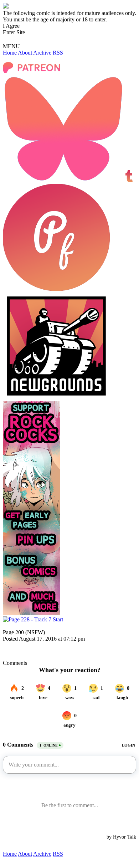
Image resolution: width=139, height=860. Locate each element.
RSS (58, 53)
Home (10, 53)
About (25, 53)
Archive (42, 53)
